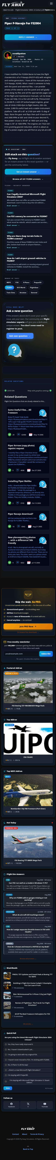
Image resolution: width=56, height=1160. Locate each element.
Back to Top (28, 1149)
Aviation (23, 292)
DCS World (21, 287)
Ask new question (20, 335)
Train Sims (11, 292)
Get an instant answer (28, 172)
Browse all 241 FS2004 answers (28, 179)
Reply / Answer (26, 37)
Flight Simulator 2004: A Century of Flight (30, 10)
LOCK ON (10, 391)
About (24, 1134)
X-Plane (26, 282)
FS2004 (9, 287)
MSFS (9, 282)
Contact (15, 1134)
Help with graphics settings (38, 391)
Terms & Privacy (37, 1134)
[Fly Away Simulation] (24, 3)
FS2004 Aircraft (19, 18)
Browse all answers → (28, 959)
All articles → (28, 1024)
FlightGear (34, 287)
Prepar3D (37, 282)
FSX (16, 282)
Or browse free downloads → (28, 632)
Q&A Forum (8, 10)
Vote (8, 1088)
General (34, 292)
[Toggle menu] (51, 3)
